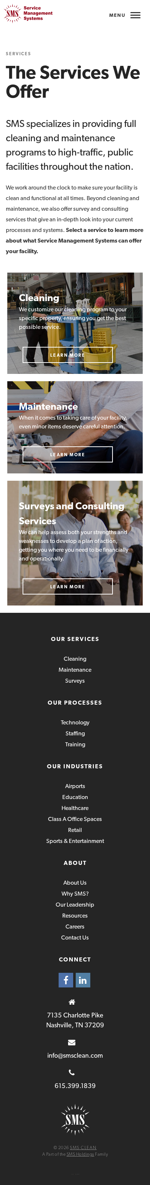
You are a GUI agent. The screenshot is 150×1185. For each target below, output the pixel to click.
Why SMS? (75, 893)
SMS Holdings (80, 1154)
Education (75, 797)
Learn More (67, 355)
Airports (75, 786)
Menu (117, 15)
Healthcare (75, 808)
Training (75, 744)
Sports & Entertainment (75, 840)
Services (18, 53)
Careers (75, 926)
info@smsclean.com (75, 1055)
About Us (75, 882)
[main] (75, 306)
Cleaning (75, 658)
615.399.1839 (75, 1086)
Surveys (75, 680)
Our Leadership (75, 904)
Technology (75, 722)
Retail (75, 829)
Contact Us (75, 937)
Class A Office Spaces (75, 818)
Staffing (75, 733)
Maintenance (75, 669)
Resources (75, 915)
